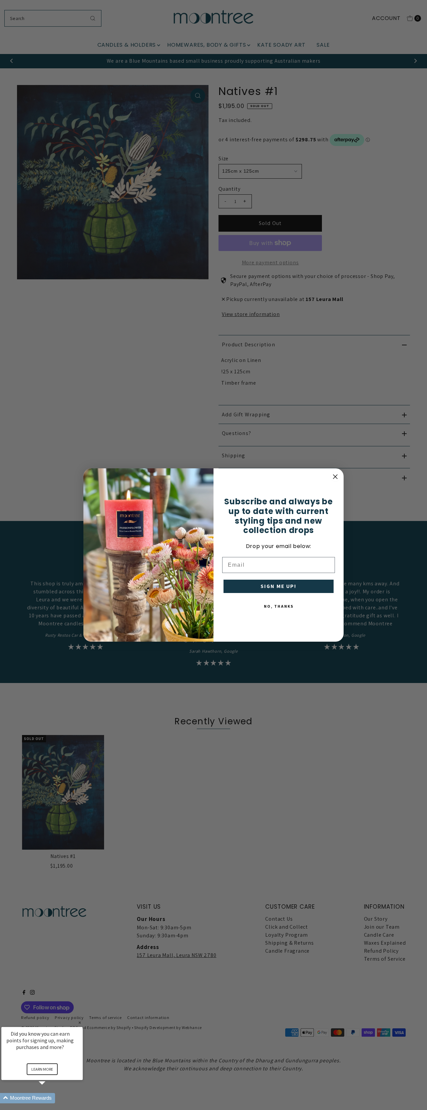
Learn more (42, 1069)
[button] (50, 1098)
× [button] (79, 1022)
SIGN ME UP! (279, 586)
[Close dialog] (335, 477)
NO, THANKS (279, 606)
